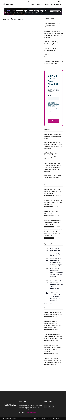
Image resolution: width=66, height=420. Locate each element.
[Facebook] (56, 1)
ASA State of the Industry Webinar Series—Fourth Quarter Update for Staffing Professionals (56, 296)
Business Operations (49, 237)
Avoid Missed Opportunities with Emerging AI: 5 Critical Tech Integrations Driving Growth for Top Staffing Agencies (52, 167)
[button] (54, 1)
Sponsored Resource (49, 195)
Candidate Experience (49, 206)
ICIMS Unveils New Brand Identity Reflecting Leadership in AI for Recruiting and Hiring (53, 336)
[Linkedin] (59, 1)
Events (46, 4)
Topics (32, 4)
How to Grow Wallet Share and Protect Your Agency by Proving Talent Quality (56, 252)
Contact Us (23, 1)
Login (28, 1)
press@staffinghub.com (31, 412)
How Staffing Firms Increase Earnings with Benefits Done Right (52, 136)
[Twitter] (61, 1)
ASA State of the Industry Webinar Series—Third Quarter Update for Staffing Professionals (56, 274)
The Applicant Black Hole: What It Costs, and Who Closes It (52, 25)
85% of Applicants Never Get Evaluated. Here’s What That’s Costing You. (53, 202)
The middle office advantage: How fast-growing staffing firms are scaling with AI (56, 263)
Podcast (52, 4)
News (46, 308)
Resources (39, 4)
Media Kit (58, 4)
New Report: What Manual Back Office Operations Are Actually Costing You (52, 233)
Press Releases (48, 316)
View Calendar (48, 303)
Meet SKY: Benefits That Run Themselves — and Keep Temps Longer (52, 222)
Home (18, 1)
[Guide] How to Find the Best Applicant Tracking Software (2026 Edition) (53, 191)
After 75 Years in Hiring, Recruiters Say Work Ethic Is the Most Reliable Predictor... (53, 360)
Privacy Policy (56, 418)
